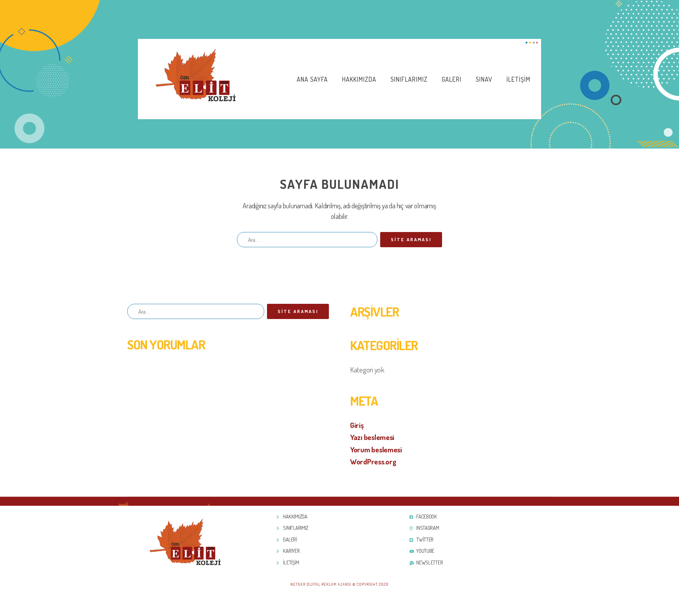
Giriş (357, 425)
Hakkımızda (359, 79)
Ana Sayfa (312, 79)
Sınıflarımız (409, 79)
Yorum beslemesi (376, 449)
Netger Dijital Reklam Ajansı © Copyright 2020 (339, 584)
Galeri (452, 79)
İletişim (518, 79)
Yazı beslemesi (372, 437)
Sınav (484, 79)
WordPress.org (373, 461)
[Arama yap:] (305, 241)
